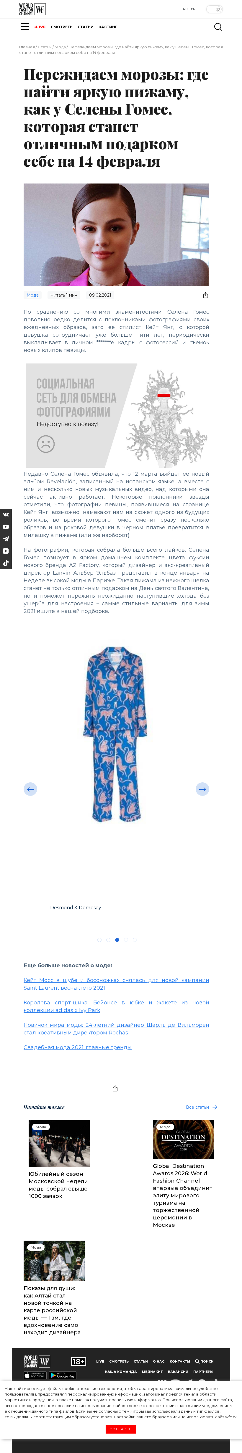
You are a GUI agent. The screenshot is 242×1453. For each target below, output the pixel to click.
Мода (60, 46)
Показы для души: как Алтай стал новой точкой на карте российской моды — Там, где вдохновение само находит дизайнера (52, 1310)
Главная (27, 46)
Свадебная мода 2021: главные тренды (78, 1047)
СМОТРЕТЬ (62, 27)
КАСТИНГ (108, 27)
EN (193, 9)
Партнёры (203, 1372)
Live (100, 1361)
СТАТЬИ (86, 27)
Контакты (180, 1361)
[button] (30, 789)
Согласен (121, 1429)
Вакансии (178, 1372)
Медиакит (152, 1372)
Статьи (45, 46)
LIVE (41, 27)
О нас (158, 1361)
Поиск (206, 1361)
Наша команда (121, 1372)
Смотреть (119, 1361)
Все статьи (197, 1107)
